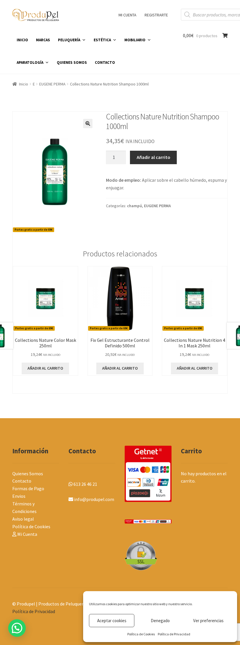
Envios (18, 496)
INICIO (22, 39)
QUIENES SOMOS (72, 62)
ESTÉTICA (102, 39)
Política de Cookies (141, 634)
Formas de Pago (28, 488)
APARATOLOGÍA (30, 62)
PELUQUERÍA (69, 39)
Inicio (23, 84)
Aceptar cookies (111, 620)
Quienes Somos (27, 473)
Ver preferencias (208, 620)
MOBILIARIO (134, 39)
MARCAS (43, 39)
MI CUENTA (127, 15)
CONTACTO (105, 62)
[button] (87, 123)
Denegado (160, 620)
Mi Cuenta (26, 534)
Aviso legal (23, 519)
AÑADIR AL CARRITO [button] (45, 368)
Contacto (21, 481)
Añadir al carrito (153, 157)
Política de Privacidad (174, 634)
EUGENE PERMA (52, 84)
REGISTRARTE (156, 15)
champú (134, 205)
